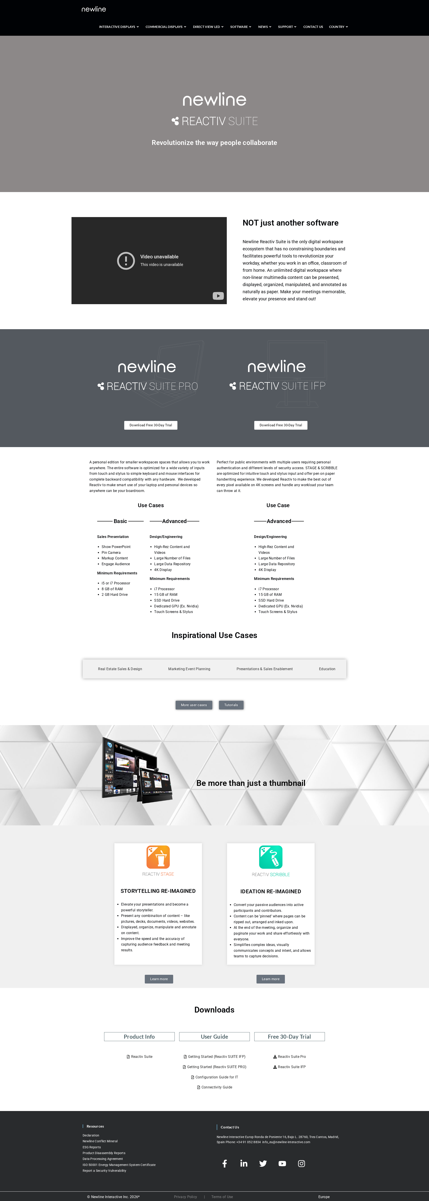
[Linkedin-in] (244, 1163)
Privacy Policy (185, 1197)
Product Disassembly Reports (104, 1153)
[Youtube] (282, 1163)
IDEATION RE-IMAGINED (270, 891)
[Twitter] (263, 1163)
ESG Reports (92, 1147)
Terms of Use (222, 1197)
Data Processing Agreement (103, 1159)
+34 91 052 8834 (249, 1142)
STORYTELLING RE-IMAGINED (158, 891)
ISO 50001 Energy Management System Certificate (119, 1165)
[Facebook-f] (224, 1163)
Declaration (91, 1135)
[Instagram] (301, 1163)
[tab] (118, 669)
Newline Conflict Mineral (100, 1141)
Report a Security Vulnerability (104, 1170)
